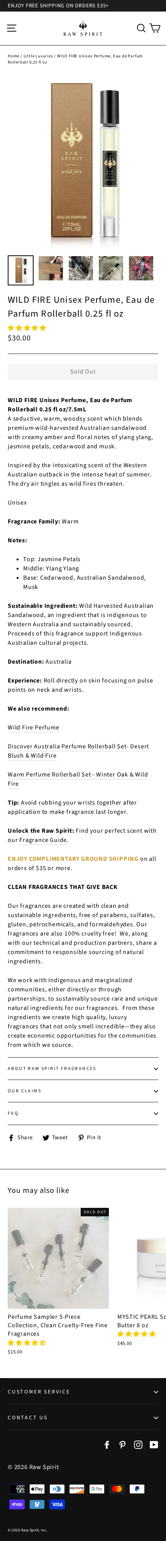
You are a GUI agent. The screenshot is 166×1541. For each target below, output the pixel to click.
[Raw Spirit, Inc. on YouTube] (154, 1444)
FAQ (13, 1113)
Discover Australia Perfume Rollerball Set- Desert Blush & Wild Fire (78, 751)
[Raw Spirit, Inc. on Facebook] (107, 1444)
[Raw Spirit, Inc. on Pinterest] (122, 1444)
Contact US (28, 1418)
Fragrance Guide (43, 840)
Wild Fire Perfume (33, 727)
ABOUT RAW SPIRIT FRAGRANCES (52, 1068)
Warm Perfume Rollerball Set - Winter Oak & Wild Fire (78, 779)
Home (13, 56)
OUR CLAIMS (24, 1091)
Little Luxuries (38, 56)
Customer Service (39, 1392)
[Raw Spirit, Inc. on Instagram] (138, 1444)
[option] (83, 162)
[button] (28, 328)
